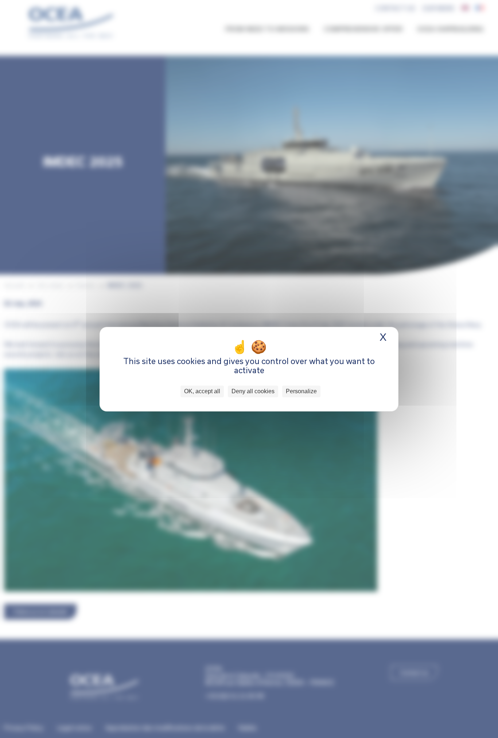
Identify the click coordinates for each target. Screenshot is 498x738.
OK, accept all (202, 391)
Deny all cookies (253, 391)
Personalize (301, 391)
